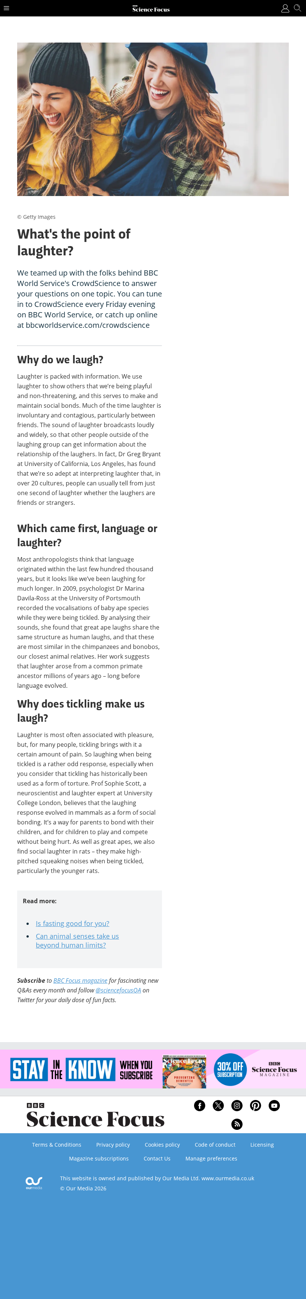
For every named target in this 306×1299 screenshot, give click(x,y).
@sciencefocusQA (118, 990)
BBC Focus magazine (80, 980)
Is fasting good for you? (72, 923)
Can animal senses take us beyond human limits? (77, 941)
